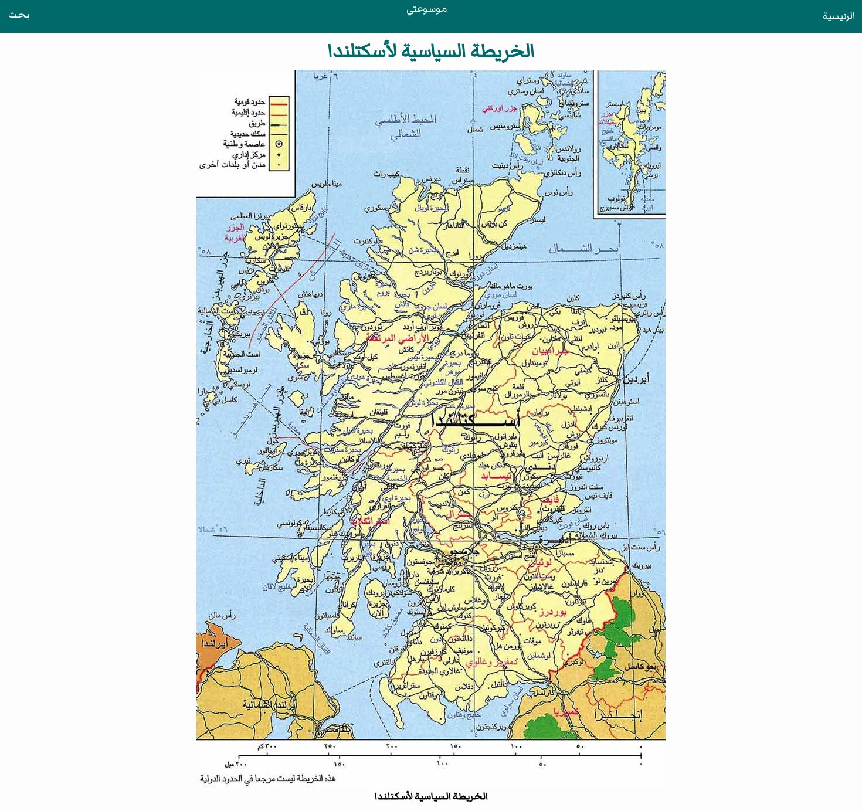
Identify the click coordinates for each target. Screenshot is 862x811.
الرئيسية (839, 15)
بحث (18, 14)
